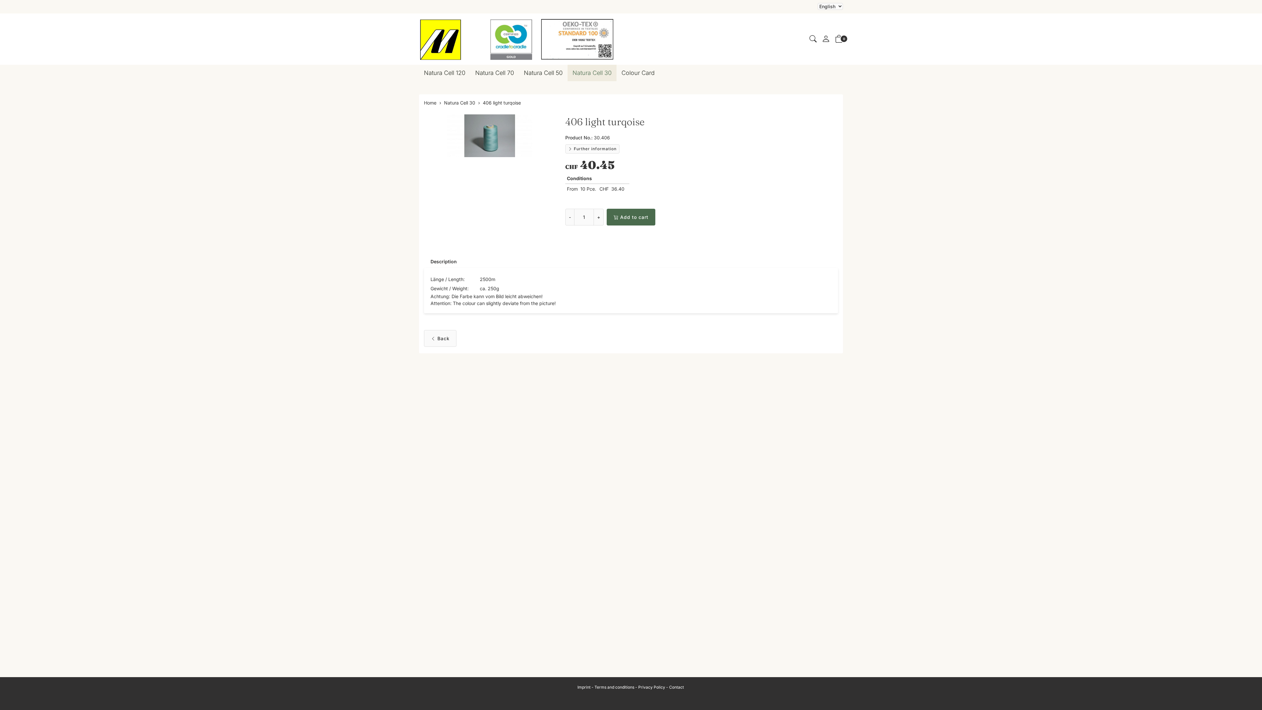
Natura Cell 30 (592, 72)
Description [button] (444, 261)
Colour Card (638, 72)
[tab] (440, 261)
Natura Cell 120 (444, 72)
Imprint (584, 687)
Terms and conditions (614, 687)
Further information (595, 148)
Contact (676, 687)
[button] (813, 39)
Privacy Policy (651, 687)
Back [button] (443, 338)
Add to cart (634, 217)
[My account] (826, 39)
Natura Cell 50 (543, 72)
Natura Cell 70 (494, 72)
